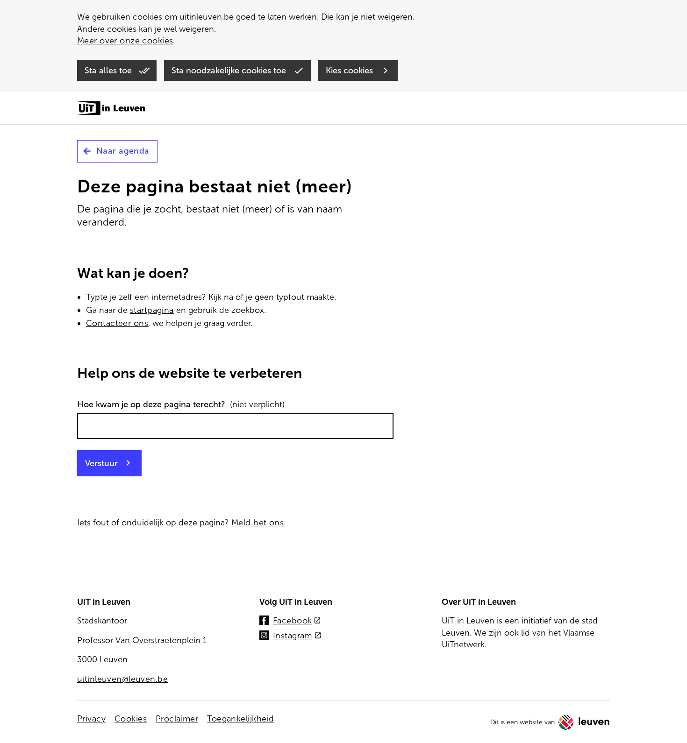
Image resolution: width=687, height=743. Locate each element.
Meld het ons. (258, 522)
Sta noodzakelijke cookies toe (230, 70)
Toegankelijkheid (240, 719)
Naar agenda (123, 151)
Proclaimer (177, 719)
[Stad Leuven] (584, 722)
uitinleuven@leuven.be (122, 679)
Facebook (297, 621)
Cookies (130, 719)
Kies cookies (350, 70)
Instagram (297, 636)
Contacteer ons (117, 323)
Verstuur (101, 463)
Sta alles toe (109, 70)
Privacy (91, 719)
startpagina (152, 310)
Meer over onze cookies (125, 40)
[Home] (111, 109)
